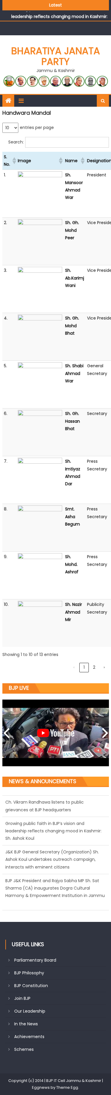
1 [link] (84, 667)
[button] (13, 160)
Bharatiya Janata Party (55, 56)
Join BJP (22, 998)
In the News (26, 1024)
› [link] (104, 667)
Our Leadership (29, 1011)
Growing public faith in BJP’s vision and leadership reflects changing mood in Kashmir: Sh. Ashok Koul (53, 828)
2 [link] (94, 667)
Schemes (24, 1049)
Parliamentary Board (35, 960)
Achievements (29, 1037)
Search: (16, 142)
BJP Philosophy (29, 973)
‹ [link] (74, 667)
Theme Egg (67, 1087)
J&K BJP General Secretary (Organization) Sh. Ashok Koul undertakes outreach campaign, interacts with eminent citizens (52, 856)
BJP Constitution (31, 986)
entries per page (37, 127)
